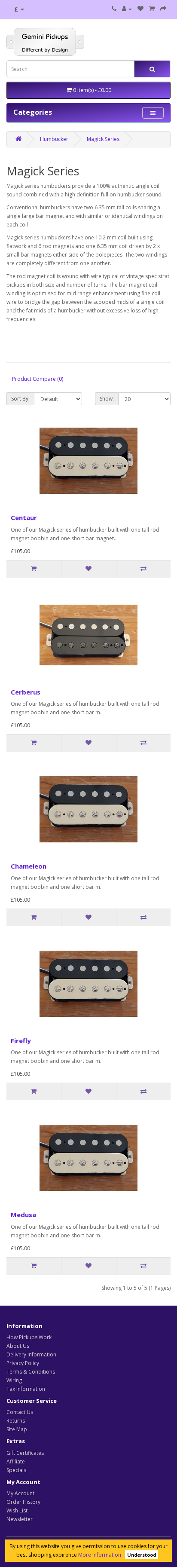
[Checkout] (163, 8)
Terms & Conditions (30, 1371)
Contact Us (19, 1412)
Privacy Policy (22, 1363)
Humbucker (54, 139)
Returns (15, 1420)
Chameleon (28, 866)
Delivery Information (31, 1354)
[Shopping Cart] (152, 8)
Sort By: (20, 398)
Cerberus (25, 692)
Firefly (21, 1040)
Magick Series (103, 139)
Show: (107, 398)
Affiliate (15, 1461)
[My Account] (127, 8)
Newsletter (19, 1519)
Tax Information (25, 1389)
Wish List (16, 1510)
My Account (20, 1493)
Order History (23, 1502)
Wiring (14, 1380)
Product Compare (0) (37, 379)
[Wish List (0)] (140, 8)
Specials (16, 1470)
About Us (17, 1346)
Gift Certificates (25, 1453)
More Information (99, 1554)
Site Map (16, 1429)
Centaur (24, 517)
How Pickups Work (29, 1337)
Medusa (23, 1214)
